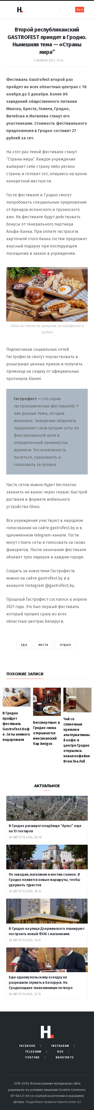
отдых (65, 645)
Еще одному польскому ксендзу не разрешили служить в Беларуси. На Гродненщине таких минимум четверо (40, 982)
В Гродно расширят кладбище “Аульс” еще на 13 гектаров (45, 828)
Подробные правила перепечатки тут (53, 1102)
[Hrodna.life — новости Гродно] (20, 9)
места (43, 645)
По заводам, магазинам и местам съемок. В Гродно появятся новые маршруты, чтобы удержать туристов (44, 879)
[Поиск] (64, 9)
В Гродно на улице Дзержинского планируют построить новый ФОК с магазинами (46, 931)
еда (24, 645)
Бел (79, 10)
